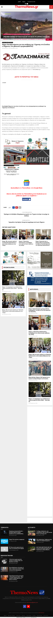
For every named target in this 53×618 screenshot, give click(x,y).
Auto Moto (31, 527)
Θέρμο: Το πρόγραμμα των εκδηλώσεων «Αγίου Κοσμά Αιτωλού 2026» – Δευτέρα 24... (12, 288)
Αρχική (5, 615)
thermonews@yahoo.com (32, 602)
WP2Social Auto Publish (21, 617)
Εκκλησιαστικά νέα (7, 555)
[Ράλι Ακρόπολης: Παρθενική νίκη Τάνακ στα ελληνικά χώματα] (31, 541)
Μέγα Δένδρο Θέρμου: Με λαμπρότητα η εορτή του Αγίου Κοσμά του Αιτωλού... (39, 378)
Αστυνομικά (29, 615)
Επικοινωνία (45, 615)
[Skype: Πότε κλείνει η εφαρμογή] (4, 541)
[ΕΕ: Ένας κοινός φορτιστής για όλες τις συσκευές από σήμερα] (4, 549)
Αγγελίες (23, 615)
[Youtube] (28, 606)
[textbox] (26, 71)
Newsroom (6, 48)
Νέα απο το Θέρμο (5, 42)
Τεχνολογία (4, 527)
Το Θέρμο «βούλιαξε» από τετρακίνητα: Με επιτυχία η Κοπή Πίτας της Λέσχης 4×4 (44, 532)
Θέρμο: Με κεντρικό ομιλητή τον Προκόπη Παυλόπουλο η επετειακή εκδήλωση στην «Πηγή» (9, 243)
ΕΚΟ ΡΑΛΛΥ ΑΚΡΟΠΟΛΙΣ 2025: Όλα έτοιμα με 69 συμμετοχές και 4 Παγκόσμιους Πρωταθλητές (44, 548)
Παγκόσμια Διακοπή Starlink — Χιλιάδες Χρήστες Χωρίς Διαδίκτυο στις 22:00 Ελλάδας (16, 532)
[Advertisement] (40, 461)
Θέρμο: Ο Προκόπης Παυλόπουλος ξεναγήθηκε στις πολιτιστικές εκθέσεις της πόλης (26, 243)
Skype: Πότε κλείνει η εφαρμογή (16, 539)
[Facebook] (24, 606)
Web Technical (41, 612)
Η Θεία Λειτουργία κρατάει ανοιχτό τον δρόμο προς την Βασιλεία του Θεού (15, 560)
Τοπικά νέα (11, 42)
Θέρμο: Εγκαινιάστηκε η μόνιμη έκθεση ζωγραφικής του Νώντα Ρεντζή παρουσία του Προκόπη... (39, 310)
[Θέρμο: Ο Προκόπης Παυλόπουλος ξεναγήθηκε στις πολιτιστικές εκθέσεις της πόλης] (40, 322)
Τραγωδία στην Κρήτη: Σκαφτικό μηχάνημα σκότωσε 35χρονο (26, 222)
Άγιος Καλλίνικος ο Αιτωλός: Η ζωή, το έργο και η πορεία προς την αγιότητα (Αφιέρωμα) (16, 569)
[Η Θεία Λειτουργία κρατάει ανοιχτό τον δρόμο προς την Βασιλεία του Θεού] (4, 561)
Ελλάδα (34, 615)
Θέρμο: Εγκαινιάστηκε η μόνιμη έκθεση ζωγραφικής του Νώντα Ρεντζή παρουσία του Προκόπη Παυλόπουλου (43, 243)
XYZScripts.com (34, 617)
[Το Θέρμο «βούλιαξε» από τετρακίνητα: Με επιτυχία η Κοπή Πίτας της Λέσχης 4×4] (31, 533)
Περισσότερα (39, 615)
